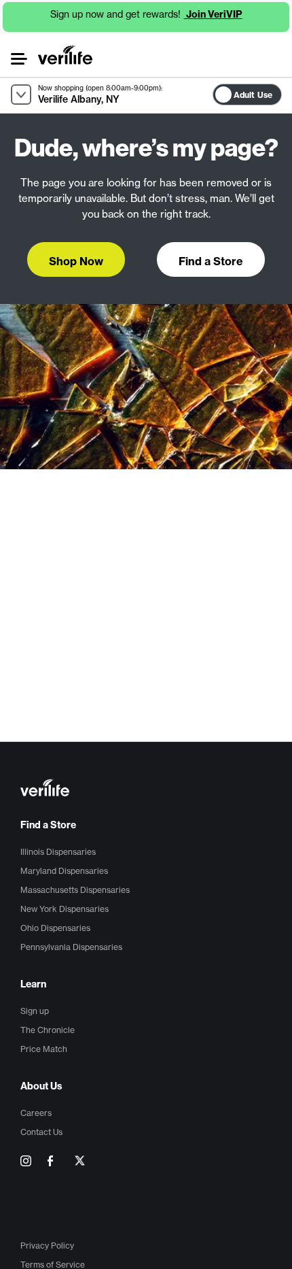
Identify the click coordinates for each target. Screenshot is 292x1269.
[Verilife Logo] (148, 789)
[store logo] (65, 55)
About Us (41, 1086)
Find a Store (48, 825)
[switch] (285, 91)
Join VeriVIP (213, 14)
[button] (18, 59)
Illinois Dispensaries (58, 852)
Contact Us (41, 1132)
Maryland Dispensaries (64, 871)
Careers (36, 1113)
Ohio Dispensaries (55, 928)
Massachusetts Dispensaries (75, 890)
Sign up (34, 1011)
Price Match (43, 1049)
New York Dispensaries (64, 909)
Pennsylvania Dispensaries (71, 947)
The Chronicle (47, 1030)
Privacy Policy (47, 1245)
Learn (33, 984)
